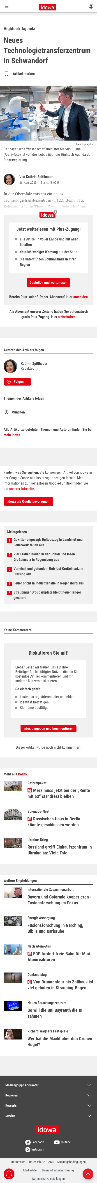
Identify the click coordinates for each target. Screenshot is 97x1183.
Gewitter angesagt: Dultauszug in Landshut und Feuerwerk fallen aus (48, 542)
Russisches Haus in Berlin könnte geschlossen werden (54, 821)
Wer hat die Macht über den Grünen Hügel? (60, 1041)
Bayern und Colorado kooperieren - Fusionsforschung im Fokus (60, 900)
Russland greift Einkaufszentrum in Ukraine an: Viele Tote (60, 850)
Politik (23, 774)
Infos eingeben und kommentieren (48, 728)
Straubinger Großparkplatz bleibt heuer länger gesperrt (47, 595)
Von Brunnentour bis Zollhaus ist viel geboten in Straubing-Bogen (60, 984)
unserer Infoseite (21, 489)
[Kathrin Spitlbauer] (10, 179)
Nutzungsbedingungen (71, 1162)
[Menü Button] (6, 6)
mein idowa (12, 435)
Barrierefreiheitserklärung (58, 1170)
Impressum (18, 1162)
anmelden (80, 297)
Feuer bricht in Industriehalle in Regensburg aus (49, 583)
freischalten (67, 317)
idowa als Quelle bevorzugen (28, 501)
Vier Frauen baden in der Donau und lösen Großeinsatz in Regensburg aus (44, 557)
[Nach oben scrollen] (88, 1173)
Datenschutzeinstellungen (48, 1179)
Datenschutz (37, 1162)
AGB (51, 1162)
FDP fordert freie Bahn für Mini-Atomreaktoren (60, 956)
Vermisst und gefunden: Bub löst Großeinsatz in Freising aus (48, 571)
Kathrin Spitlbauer (39, 177)
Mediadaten (30, 1170)
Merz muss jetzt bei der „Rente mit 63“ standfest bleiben (59, 793)
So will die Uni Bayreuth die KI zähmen (55, 1013)
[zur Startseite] (48, 1128)
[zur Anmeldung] (91, 6)
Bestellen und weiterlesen (48, 282)
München (18, 412)
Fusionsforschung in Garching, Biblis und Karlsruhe (55, 928)
